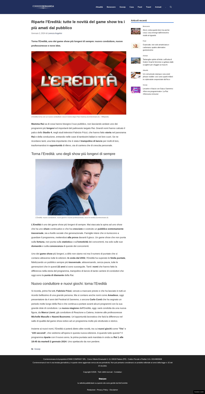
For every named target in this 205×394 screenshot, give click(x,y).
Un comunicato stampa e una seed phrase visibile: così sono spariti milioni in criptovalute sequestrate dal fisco (158, 76)
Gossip (123, 7)
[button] (171, 7)
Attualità (99, 7)
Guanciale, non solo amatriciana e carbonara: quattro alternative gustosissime (156, 47)
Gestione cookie (199, 392)
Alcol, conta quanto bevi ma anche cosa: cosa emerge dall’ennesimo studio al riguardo (156, 32)
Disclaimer (114, 390)
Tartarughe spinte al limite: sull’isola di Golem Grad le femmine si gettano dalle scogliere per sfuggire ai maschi (158, 62)
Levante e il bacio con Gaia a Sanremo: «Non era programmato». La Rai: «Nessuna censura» (158, 91)
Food (140, 7)
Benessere (111, 7)
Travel (148, 7)
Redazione (91, 390)
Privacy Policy (102, 390)
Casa (132, 7)
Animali (158, 7)
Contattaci (118, 372)
